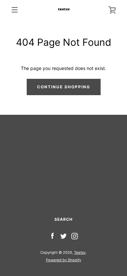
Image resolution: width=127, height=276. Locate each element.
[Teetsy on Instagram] (74, 235)
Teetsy (80, 252)
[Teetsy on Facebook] (52, 235)
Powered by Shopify (63, 260)
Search (63, 219)
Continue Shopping (63, 86)
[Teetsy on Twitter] (63, 235)
